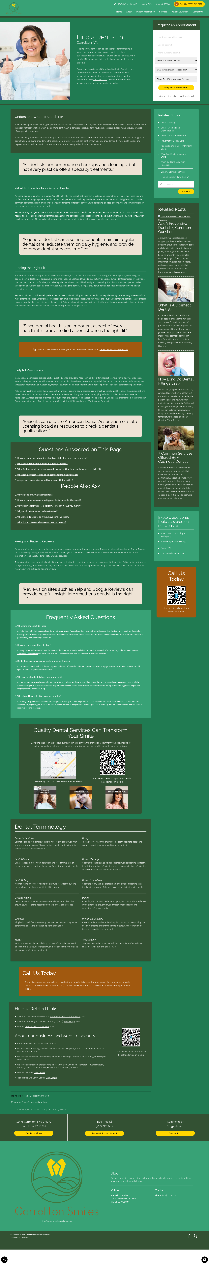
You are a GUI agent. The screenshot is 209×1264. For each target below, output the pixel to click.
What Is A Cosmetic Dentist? (175, 307)
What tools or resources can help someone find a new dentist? (47, 474)
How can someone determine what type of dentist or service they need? (52, 458)
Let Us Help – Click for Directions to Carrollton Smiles (58, 781)
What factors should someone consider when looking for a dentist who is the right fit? (59, 469)
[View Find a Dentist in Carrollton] (35, 99)
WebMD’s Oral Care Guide (37, 1026)
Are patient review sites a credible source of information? (45, 480)
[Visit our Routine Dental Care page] (116, 808)
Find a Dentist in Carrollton (36, 1095)
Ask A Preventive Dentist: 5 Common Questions (174, 227)
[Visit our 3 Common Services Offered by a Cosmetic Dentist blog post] (176, 449)
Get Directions (33, 1133)
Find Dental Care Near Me (172, 553)
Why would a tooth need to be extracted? (37, 511)
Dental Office (167, 548)
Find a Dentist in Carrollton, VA (114, 349)
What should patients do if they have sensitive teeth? (43, 516)
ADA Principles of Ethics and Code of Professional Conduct (82, 401)
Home (119, 11)
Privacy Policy (15, 1237)
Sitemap (25, 1237)
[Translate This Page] (204, 1259)
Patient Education (179, 11)
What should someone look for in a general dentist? (42, 463)
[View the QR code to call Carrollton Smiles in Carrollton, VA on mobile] (176, 604)
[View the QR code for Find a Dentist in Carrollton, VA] (112, 774)
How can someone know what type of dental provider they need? (49, 500)
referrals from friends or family (51, 215)
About (129, 11)
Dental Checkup (168, 122)
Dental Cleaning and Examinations (170, 129)
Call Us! (191, 4)
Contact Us (198, 11)
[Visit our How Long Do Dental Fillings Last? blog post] (176, 375)
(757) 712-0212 (100, 79)
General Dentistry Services (173, 171)
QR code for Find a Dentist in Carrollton (29, 1101)
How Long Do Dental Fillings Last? (175, 381)
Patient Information (145, 11)
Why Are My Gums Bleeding (173, 541)
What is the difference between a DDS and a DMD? (41, 522)
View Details (39, 1072)
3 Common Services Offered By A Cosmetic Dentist (175, 457)
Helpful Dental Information (173, 135)
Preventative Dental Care (172, 140)
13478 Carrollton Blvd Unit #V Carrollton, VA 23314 (143, 4)
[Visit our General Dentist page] (81, 808)
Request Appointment (104, 1133)
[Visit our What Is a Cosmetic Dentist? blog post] (176, 301)
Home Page (69, 1021)
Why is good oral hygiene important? (35, 494)
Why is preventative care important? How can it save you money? (49, 505)
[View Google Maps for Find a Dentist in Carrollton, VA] (58, 778)
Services (163, 11)
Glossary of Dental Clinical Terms (65, 1016)
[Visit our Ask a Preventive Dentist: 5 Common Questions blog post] (176, 220)
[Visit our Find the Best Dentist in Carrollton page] (45, 808)
